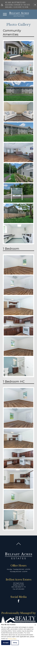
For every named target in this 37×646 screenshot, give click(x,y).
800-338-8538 (19, 587)
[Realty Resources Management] (18, 620)
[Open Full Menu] (4, 14)
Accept (5, 642)
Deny (15, 642)
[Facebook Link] (18, 601)
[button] (35, 4)
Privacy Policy (12, 638)
